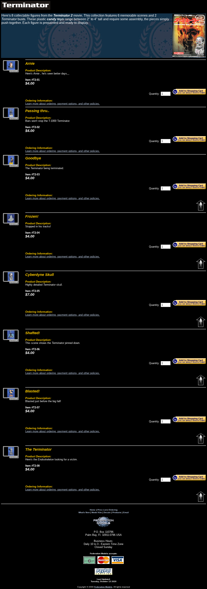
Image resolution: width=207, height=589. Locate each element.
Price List (102, 510)
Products (116, 512)
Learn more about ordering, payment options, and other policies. (62, 103)
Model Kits (97, 512)
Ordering (113, 510)
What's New (84, 512)
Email (126, 512)
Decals (107, 512)
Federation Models (103, 587)
